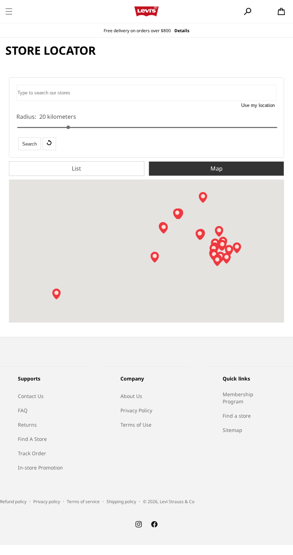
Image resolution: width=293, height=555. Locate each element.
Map (216, 168)
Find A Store (32, 439)
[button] (9, 11)
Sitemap (232, 430)
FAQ (23, 410)
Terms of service (83, 501)
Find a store (237, 415)
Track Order (32, 453)
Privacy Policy (136, 410)
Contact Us (31, 396)
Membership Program (238, 398)
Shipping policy (121, 501)
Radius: (26, 117)
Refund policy (13, 501)
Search (29, 144)
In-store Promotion (40, 467)
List (76, 168)
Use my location (258, 105)
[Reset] (49, 143)
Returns (27, 424)
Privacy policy (46, 501)
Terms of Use (136, 424)
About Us (131, 396)
